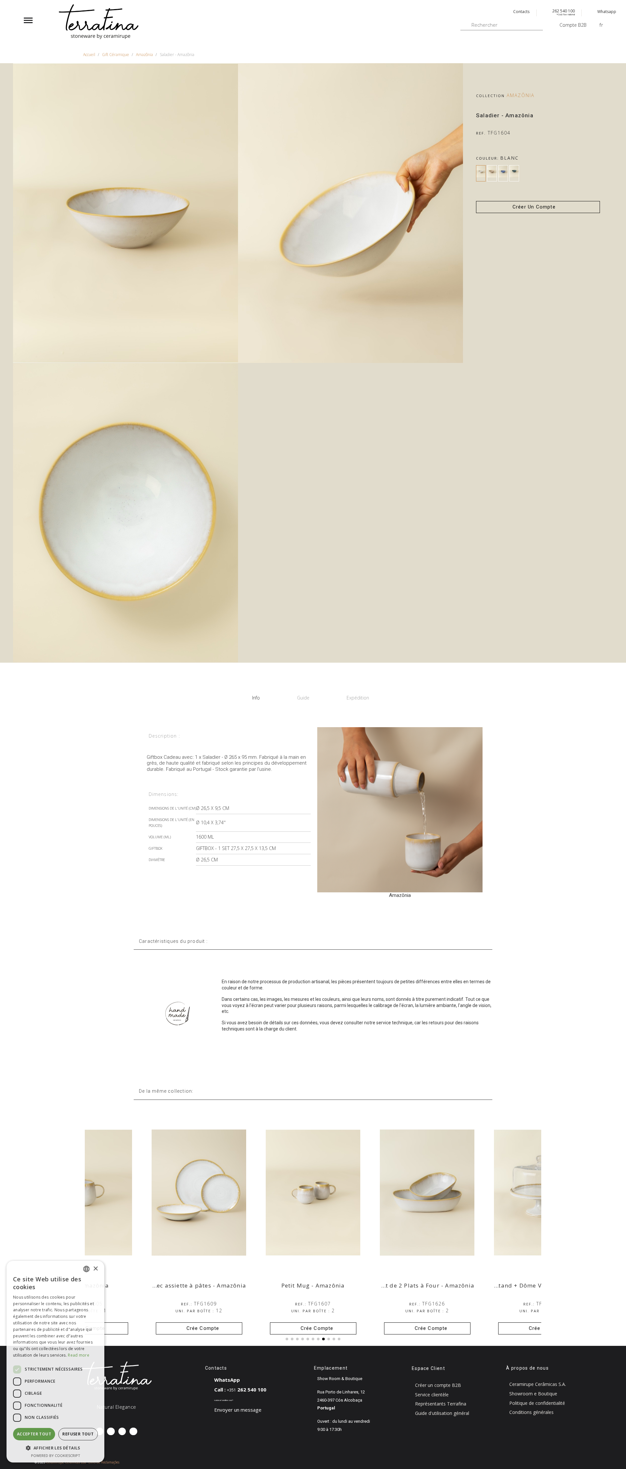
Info (256, 698)
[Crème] (492, 173)
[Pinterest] (122, 1431)
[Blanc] (481, 173)
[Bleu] (503, 173)
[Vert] (514, 173)
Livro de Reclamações (103, 1462)
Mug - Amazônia (199, 1285)
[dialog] (55, 1361)
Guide (303, 698)
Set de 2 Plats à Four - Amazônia (541, 1285)
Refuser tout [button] (78, 1434)
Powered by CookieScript (55, 1455)
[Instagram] (110, 1431)
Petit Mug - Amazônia (427, 1285)
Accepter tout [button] (34, 1434)
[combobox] (86, 1269)
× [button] (95, 1268)
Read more (78, 1355)
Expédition (358, 698)
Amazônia (520, 95)
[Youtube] (133, 1431)
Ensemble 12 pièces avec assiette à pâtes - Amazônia (282, 1285)
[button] (538, 207)
